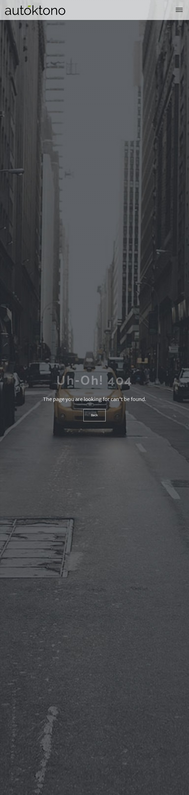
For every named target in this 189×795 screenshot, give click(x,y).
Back (94, 415)
